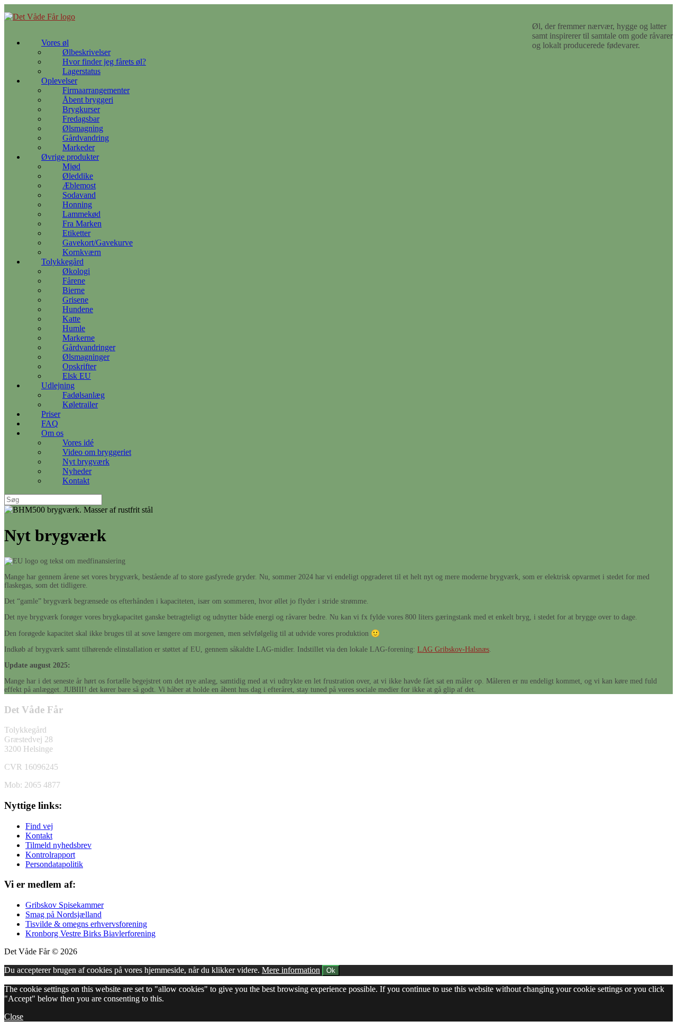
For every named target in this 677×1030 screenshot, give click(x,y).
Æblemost (79, 185)
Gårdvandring (85, 137)
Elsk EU (76, 375)
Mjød (71, 166)
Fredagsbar (80, 118)
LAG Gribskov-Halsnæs (453, 649)
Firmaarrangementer (96, 90)
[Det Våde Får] (39, 16)
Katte (71, 318)
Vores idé (78, 442)
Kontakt (75, 480)
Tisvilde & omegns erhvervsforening (86, 923)
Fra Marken (82, 223)
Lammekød (81, 213)
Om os (52, 433)
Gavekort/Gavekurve (97, 242)
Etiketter (76, 233)
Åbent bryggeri (87, 99)
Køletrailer (80, 404)
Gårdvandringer (88, 347)
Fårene (73, 280)
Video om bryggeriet (96, 452)
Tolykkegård (62, 261)
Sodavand (79, 194)
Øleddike (77, 175)
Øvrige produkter (70, 156)
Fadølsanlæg (83, 394)
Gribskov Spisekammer (64, 904)
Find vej (39, 826)
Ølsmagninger (85, 356)
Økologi (76, 271)
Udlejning (58, 385)
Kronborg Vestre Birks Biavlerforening (90, 933)
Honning (77, 204)
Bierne (73, 290)
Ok (330, 970)
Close (13, 1016)
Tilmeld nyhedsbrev (58, 845)
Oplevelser (59, 80)
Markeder (78, 147)
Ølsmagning (82, 128)
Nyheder (77, 471)
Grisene (75, 299)
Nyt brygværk (85, 461)
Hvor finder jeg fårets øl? (104, 61)
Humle (73, 328)
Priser (50, 413)
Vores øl (55, 42)
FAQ (49, 423)
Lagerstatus (81, 71)
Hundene (77, 309)
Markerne (78, 337)
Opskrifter (79, 366)
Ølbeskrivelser (86, 52)
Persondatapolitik (54, 864)
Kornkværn (81, 252)
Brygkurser (81, 109)
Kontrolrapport (50, 854)
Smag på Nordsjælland (63, 914)
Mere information (291, 969)
